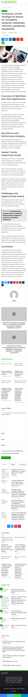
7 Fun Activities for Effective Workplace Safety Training (19, 612)
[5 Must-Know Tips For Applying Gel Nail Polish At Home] (5, 591)
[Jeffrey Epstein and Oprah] (5, 621)
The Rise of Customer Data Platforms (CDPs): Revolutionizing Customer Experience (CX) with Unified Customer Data (18, 600)
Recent (4, 464)
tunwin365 (9, 7)
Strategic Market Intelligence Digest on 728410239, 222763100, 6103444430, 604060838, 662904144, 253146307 (6, 393)
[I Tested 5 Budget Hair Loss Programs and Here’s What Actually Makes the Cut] (6, 483)
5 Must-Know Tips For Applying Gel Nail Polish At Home (18, 591)
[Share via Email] (23, 282)
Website (3, 445)
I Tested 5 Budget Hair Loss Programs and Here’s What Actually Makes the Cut (20, 548)
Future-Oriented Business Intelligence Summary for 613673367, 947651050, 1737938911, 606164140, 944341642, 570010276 (18, 516)
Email (3, 439)
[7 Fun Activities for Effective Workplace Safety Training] (5, 613)
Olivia (5, 32)
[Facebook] (2, 282)
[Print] (2, 285)
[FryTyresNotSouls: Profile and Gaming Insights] (7, 366)
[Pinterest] (14, 282)
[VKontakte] (20, 282)
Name (3, 433)
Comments (23, 464)
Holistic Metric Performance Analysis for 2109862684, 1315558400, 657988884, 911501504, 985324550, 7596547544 (19, 394)
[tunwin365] (10, 2)
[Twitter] (5, 282)
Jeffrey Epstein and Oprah (18, 618)
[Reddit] (17, 282)
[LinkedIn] (8, 282)
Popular (13, 464)
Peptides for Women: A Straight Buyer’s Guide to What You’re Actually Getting (7, 548)
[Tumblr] (11, 282)
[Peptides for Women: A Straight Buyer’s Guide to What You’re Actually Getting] (6, 474)
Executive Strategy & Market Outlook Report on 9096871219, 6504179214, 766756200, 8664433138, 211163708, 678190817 (21, 570)
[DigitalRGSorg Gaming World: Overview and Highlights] (21, 366)
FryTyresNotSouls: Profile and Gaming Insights (6, 373)
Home (4, 7)
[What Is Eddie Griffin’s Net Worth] (5, 628)
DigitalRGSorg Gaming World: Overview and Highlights (19, 373)
